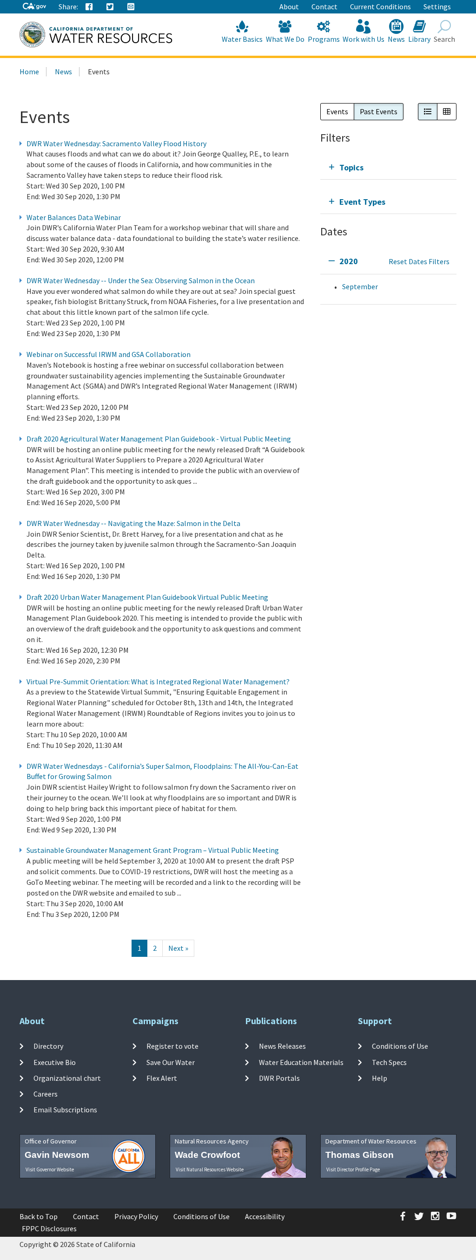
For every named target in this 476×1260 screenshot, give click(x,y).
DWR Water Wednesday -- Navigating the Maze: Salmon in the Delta (133, 523)
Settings (437, 6)
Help (379, 1078)
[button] (427, 111)
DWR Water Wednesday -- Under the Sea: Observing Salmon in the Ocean (140, 280)
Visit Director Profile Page (353, 1169)
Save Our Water (170, 1061)
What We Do (285, 39)
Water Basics (242, 39)
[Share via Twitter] (110, 7)
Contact (324, 6)
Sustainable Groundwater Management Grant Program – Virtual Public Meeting (152, 850)
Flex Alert (161, 1078)
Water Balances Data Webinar (73, 217)
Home (29, 71)
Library (419, 39)
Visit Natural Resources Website (210, 1169)
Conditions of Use (400, 1046)
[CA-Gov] (34, 6)
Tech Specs (389, 1061)
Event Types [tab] (362, 201)
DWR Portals (279, 1078)
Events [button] (337, 111)
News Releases (282, 1046)
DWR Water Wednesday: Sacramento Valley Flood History (116, 143)
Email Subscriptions (65, 1109)
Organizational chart (67, 1078)
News (396, 39)
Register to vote (172, 1046)
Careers (45, 1093)
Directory (48, 1046)
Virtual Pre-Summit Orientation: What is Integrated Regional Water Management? (158, 681)
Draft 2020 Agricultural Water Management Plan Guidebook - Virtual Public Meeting (158, 438)
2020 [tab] (348, 261)
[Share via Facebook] (89, 7)
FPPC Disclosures (49, 1228)
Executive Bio (54, 1061)
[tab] (388, 167)
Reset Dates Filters (419, 261)
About (289, 6)
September (360, 286)
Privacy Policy (136, 1216)
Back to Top (39, 1216)
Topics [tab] (351, 167)
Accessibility (264, 1216)
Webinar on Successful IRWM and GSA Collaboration (108, 354)
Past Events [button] (378, 111)
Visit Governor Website (50, 1169)
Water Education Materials (301, 1061)
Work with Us (363, 39)
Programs (324, 39)
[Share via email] (131, 7)
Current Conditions (380, 6)
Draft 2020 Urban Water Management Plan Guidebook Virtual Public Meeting (147, 597)
